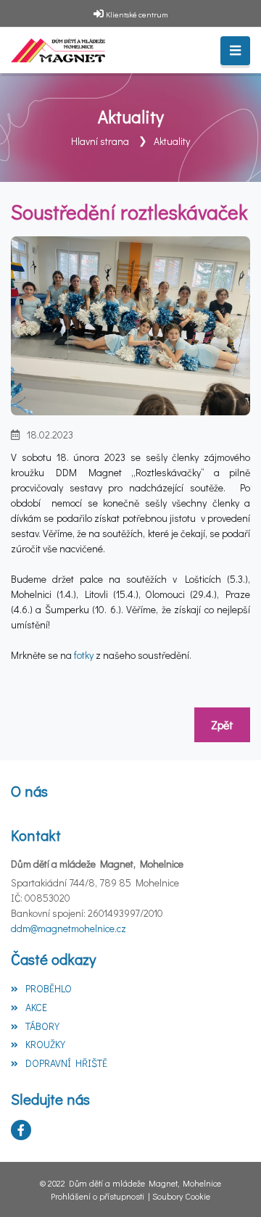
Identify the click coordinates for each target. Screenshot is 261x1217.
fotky (85, 655)
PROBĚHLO (48, 988)
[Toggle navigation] (235, 50)
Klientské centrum (137, 14)
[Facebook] (21, 1130)
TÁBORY (42, 1026)
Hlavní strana (100, 141)
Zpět (222, 724)
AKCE (36, 1007)
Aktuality (172, 141)
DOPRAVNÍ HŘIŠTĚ (66, 1063)
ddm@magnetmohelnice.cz (68, 928)
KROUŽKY (45, 1044)
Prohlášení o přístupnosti (97, 1196)
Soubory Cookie (181, 1196)
